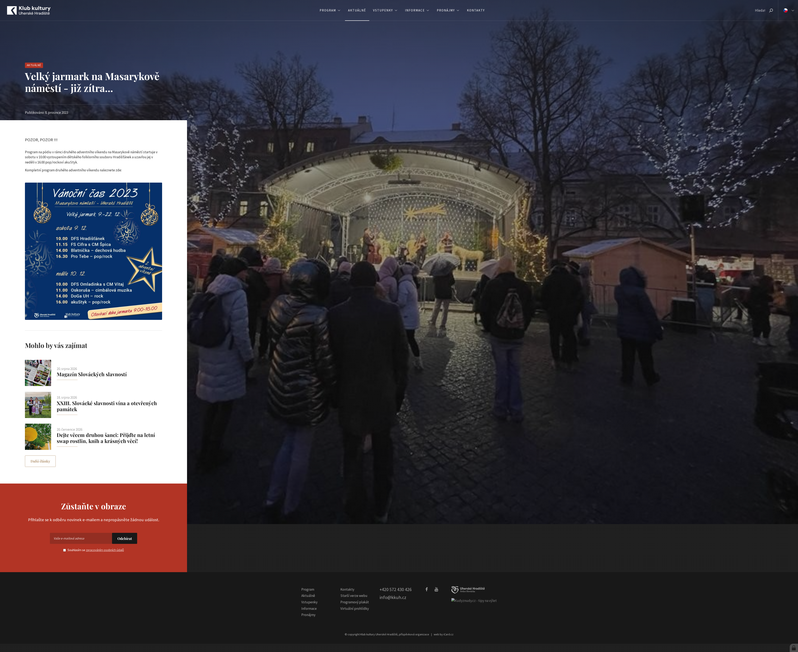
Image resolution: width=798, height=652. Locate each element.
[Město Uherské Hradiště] (468, 590)
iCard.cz (448, 634)
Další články (40, 461)
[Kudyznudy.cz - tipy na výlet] (474, 600)
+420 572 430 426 (395, 589)
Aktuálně (34, 65)
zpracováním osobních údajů (105, 550)
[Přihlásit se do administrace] (794, 648)
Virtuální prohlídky (354, 608)
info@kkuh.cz (392, 597)
